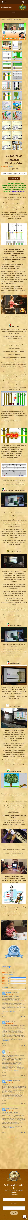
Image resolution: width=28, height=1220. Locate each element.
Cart (25, 2)
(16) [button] (9, 977)
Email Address (14, 1194)
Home (3, 19)
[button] (5, 1014)
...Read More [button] (12, 1011)
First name (14, 1203)
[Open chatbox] (24, 1217)
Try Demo (23, 6)
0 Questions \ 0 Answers (7, 974)
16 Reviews (10, 166)
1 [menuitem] (12, 1137)
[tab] (5, 988)
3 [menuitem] (15, 1137)
